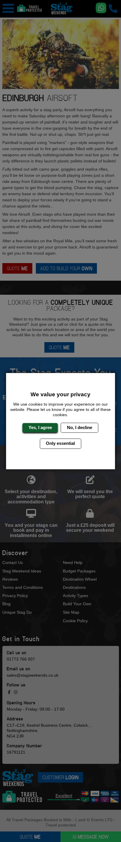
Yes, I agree (40, 427)
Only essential (60, 443)
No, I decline (79, 427)
